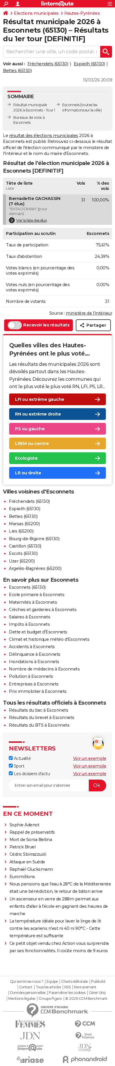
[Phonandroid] (85, 1059)
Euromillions (22, 876)
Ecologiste (26, 458)
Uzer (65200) (21, 561)
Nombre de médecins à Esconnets (44, 669)
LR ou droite (28, 473)
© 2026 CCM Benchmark (86, 999)
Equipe (52, 982)
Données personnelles (27, 993)
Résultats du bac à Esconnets (38, 710)
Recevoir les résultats (46, 325)
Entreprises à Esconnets (34, 684)
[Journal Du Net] (30, 1036)
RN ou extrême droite (38, 414)
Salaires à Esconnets (29, 617)
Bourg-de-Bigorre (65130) (34, 538)
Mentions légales (21, 999)
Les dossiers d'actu (31, 773)
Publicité (98, 982)
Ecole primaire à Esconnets (36, 594)
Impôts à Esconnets (29, 624)
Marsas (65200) (24, 523)
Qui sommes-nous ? (26, 982)
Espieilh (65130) (89, 63)
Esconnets (71, 105)
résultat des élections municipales (43, 135)
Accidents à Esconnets (32, 646)
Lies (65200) (21, 531)
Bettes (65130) (17, 70)
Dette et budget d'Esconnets (38, 632)
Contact (25, 987)
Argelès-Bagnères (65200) (35, 568)
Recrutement (85, 987)
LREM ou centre (32, 443)
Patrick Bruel (22, 847)
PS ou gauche (30, 428)
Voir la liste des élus (31, 220)
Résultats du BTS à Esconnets (39, 725)
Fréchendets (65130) (47, 63)
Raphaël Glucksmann (31, 869)
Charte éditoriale (74, 982)
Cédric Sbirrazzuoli (27, 854)
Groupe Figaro (50, 999)
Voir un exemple (89, 758)
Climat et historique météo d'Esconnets (49, 639)
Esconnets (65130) (27, 587)
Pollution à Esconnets (31, 676)
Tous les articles (48, 987)
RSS (67, 987)
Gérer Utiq (97, 993)
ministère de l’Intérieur (89, 313)
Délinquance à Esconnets (34, 654)
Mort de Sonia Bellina (30, 839)
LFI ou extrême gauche (39, 399)
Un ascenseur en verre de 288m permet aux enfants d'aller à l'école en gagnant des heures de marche (58, 906)
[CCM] (85, 1024)
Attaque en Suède (27, 862)
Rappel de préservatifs (32, 832)
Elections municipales (36, 13)
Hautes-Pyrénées (82, 13)
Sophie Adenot (24, 825)
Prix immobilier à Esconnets (38, 691)
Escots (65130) (23, 553)
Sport (18, 766)
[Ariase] (30, 1059)
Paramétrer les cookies (67, 993)
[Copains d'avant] (30, 1047)
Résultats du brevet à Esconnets (41, 717)
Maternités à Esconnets (33, 602)
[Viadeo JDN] (85, 1047)
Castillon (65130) (25, 546)
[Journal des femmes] (30, 1024)
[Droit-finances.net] (85, 1036)
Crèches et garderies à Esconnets (42, 609)
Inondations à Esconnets (34, 661)
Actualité (22, 758)
